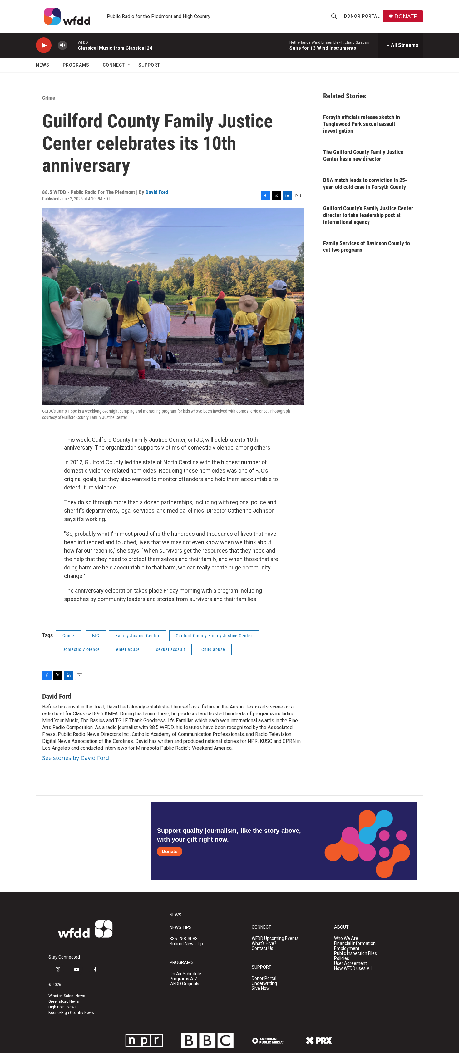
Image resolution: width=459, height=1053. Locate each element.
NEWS (175, 915)
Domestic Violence (81, 649)
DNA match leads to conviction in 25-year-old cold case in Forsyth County (365, 183)
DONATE (405, 16)
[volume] (62, 45)
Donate (169, 851)
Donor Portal (362, 16)
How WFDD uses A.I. (353, 968)
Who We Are (346, 938)
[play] (44, 45)
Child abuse (213, 649)
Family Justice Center (138, 635)
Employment (346, 948)
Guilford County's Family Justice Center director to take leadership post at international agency (368, 215)
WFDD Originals (184, 983)
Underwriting (264, 983)
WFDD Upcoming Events (275, 938)
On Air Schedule (185, 973)
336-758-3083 (184, 938)
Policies (341, 958)
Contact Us (262, 948)
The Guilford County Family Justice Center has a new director (363, 155)
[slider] (72, 45)
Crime (48, 98)
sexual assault (170, 649)
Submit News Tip (186, 943)
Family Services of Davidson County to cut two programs (366, 246)
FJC (95, 635)
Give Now (261, 988)
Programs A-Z (184, 978)
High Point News (62, 1007)
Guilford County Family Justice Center (214, 635)
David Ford (157, 192)
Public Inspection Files (355, 953)
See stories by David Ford (75, 758)
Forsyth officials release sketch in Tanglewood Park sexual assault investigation (361, 124)
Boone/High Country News (71, 1013)
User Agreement (350, 963)
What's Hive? (264, 943)
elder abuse (128, 649)
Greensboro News (63, 1001)
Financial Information (355, 943)
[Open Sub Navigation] (54, 64)
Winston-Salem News (66, 996)
